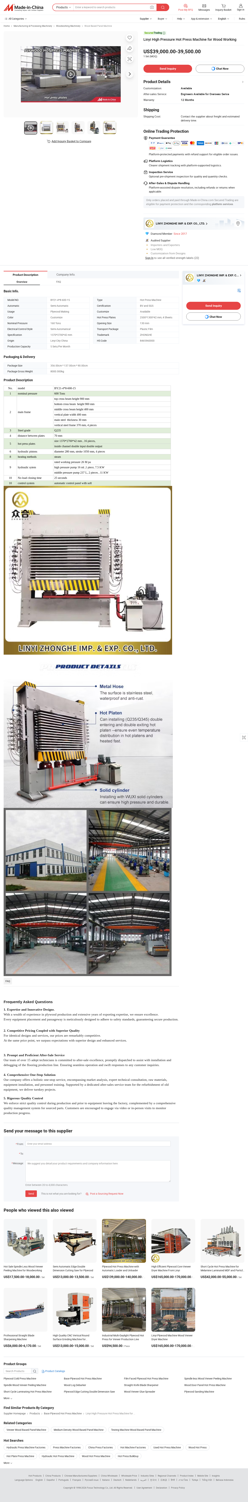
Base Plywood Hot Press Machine (83, 1378)
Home (7, 25)
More (7, 1463)
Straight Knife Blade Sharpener (141, 1385)
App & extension (200, 18)
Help (179, 18)
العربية (143, 1479)
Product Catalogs (55, 1371)
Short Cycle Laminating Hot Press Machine (28, 1391)
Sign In (149, 258)
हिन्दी (173, 1479)
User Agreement (144, 1487)
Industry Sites (147, 1475)
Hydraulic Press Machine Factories (26, 1447)
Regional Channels (167, 1475)
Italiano (106, 1479)
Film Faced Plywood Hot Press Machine (146, 1378)
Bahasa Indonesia (224, 1479)
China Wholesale (109, 1475)
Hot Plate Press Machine (20, 1456)
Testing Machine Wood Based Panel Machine (136, 1429)
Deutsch (117, 1479)
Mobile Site (202, 1475)
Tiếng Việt (207, 1479)
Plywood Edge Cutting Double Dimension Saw (89, 1391)
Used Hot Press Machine (167, 1447)
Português (63, 1479)
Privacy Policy (178, 1487)
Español (51, 1479)
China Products (53, 1475)
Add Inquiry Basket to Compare (71, 141)
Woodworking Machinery (68, 25)
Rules (242, 18)
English (39, 1479)
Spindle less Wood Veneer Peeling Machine (208, 1378)
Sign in (240, 9)
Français (76, 1479)
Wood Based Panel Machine (98, 25)
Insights (216, 1475)
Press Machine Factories (67, 1447)
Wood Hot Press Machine (96, 1456)
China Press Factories (100, 1447)
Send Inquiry (168, 68)
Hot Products (35, 1475)
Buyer (161, 18)
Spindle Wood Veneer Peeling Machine (25, 1385)
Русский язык (91, 1479)
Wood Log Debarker (75, 1385)
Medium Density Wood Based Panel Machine (78, 1429)
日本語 (163, 1479)
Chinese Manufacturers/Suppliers (80, 1475)
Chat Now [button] (222, 68)
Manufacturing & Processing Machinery (33, 25)
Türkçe (195, 1479)
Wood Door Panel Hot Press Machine (204, 1385)
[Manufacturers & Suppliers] (23, 7)
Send (31, 1193)
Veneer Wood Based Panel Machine (26, 1429)
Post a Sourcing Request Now (104, 1193)
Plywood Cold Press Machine (20, 1378)
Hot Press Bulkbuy (128, 1456)
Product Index (187, 1475)
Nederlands (131, 1479)
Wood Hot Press (197, 1447)
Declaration (161, 1487)
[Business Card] (239, 290)
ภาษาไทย (183, 1479)
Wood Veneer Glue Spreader (139, 1391)
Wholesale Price (129, 1475)
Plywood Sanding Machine (199, 1391)
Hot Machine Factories (133, 1447)
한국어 (153, 1479)
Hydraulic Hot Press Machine (58, 1456)
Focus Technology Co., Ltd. (100, 1487)
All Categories (16, 18)
